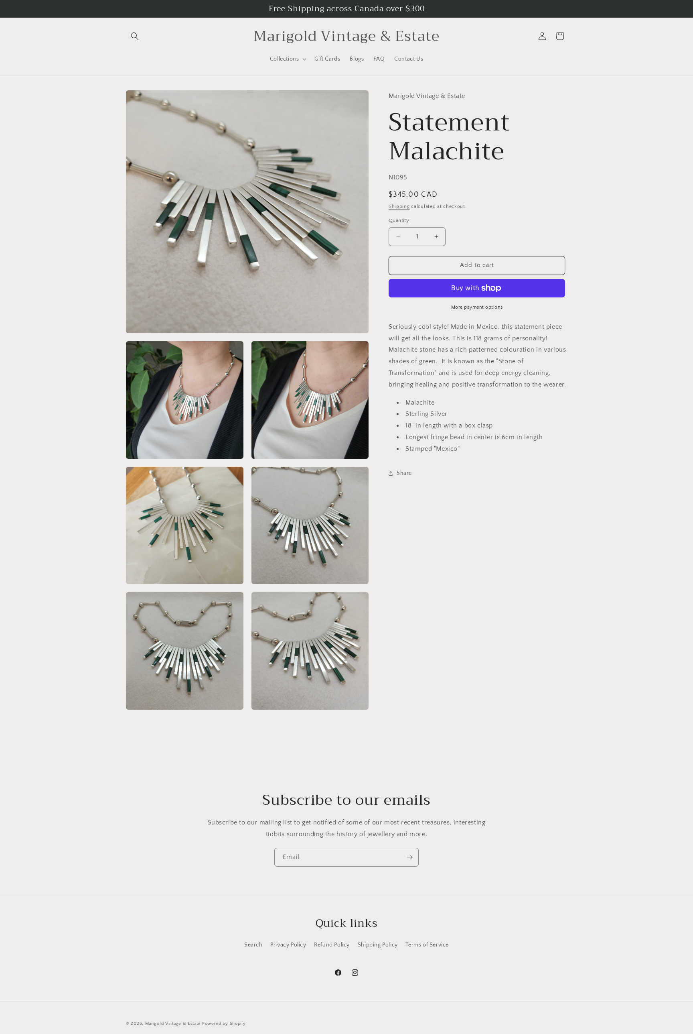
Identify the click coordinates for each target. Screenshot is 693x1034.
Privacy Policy (288, 945)
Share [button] (404, 473)
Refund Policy (332, 945)
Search (253, 945)
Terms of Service (427, 945)
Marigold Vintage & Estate (173, 1023)
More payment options (477, 307)
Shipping (399, 206)
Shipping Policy (378, 945)
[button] (135, 36)
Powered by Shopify (224, 1023)
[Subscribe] (409, 857)
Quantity (399, 220)
